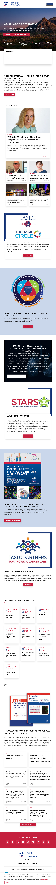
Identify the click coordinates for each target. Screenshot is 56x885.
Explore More (10, 94)
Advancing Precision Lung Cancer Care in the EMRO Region (28, 654)
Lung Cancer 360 (11, 58)
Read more (43, 156)
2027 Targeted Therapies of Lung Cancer (44, 655)
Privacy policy (44, 879)
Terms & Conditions (40, 869)
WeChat (33, 842)
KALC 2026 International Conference (9, 616)
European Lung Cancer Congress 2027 (10, 673)
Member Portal (21, 863)
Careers (13, 869)
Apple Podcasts (48, 842)
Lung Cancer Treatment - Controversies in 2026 (10, 635)
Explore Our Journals (28, 824)
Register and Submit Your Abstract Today (17, 34)
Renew (8, 55)
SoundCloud (38, 842)
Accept (7, 882)
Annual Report (24, 869)
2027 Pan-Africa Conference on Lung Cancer (11, 655)
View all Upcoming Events (10, 602)
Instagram (28, 842)
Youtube (23, 842)
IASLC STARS (34, 863)
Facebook (12, 842)
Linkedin (17, 842)
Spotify (43, 842)
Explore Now (28, 255)
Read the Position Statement (17, 376)
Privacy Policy (32, 869)
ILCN (28, 863)
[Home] (11, 4)
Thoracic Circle (10, 61)
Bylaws (18, 869)
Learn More (28, 326)
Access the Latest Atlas (13, 520)
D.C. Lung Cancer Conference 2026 (43, 613)
